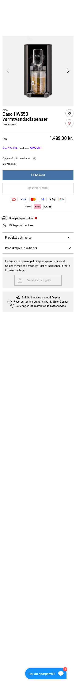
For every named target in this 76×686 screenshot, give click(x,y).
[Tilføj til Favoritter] (69, 113)
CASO (5, 110)
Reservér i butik (38, 188)
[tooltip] (69, 123)
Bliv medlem (9, 164)
